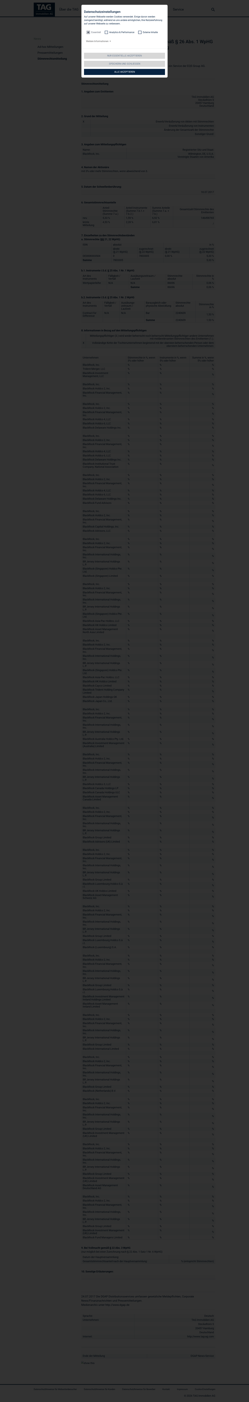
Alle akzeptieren (124, 71)
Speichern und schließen (124, 63)
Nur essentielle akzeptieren (124, 55)
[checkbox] (94, 32)
